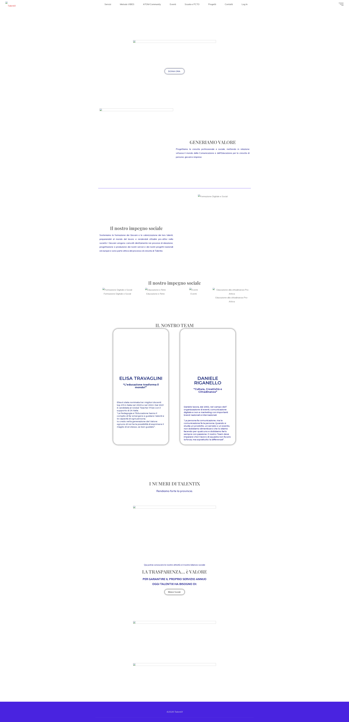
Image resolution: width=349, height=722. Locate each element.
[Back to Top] (338, 711)
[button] (178, 196)
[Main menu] (341, 4)
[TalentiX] (10, 4)
